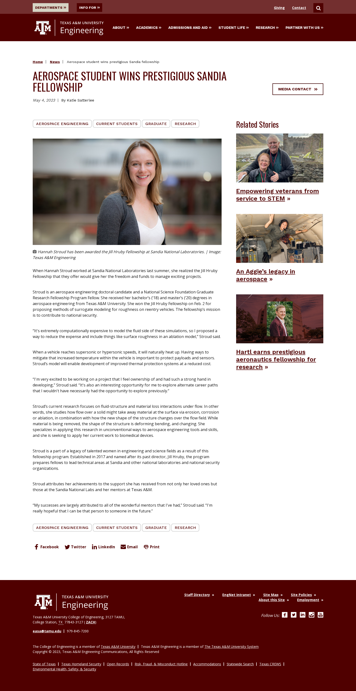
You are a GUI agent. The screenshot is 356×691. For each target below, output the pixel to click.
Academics (147, 27)
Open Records (118, 664)
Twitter (78, 547)
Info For (87, 7)
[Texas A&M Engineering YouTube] (320, 615)
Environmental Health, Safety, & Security (64, 669)
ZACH (90, 622)
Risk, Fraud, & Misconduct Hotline (161, 664)
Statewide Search (240, 664)
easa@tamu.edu (47, 631)
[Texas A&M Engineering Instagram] (311, 615)
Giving (279, 7)
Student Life (231, 27)
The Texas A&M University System (231, 646)
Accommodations (207, 664)
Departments (48, 7)
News (55, 62)
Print (155, 547)
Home (38, 62)
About (119, 27)
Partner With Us (303, 27)
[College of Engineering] (71, 602)
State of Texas (44, 664)
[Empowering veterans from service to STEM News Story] (279, 157)
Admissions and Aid (188, 27)
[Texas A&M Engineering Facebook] (284, 615)
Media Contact (294, 89)
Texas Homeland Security (81, 664)
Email (132, 547)
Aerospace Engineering (62, 123)
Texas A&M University (118, 646)
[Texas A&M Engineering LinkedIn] (302, 615)
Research (265, 27)
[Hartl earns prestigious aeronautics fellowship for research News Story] (279, 318)
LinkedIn (106, 547)
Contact (299, 7)
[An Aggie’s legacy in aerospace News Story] (279, 238)
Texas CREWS (270, 664)
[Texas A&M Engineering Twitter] (293, 615)
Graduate (156, 123)
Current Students (117, 123)
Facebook (49, 547)
